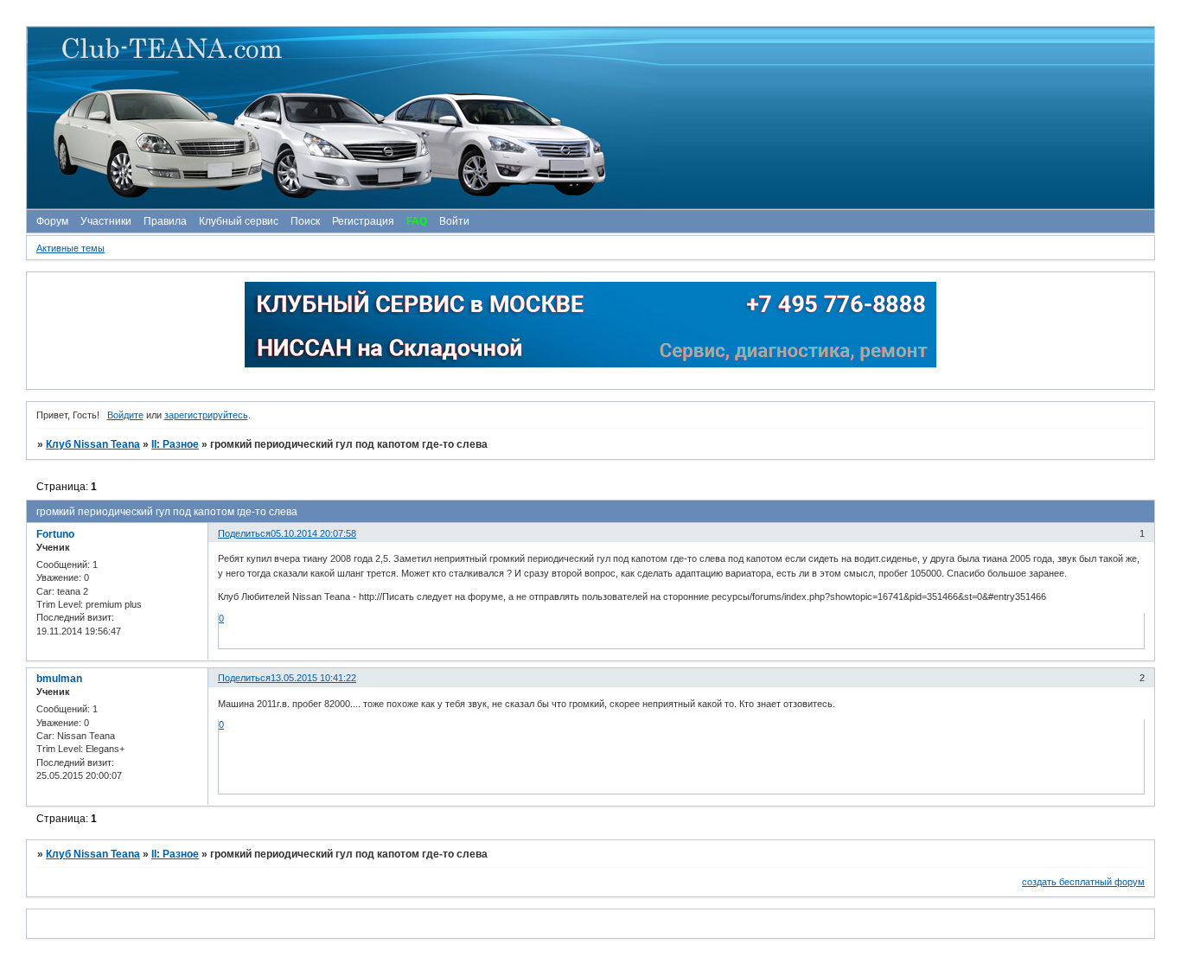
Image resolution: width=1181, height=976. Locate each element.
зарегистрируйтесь (206, 415)
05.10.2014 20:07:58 (313, 533)
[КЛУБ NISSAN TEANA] (590, 118)
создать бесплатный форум (1083, 882)
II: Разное (175, 444)
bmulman (59, 679)
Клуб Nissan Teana (93, 444)
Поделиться (244, 533)
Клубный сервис (238, 221)
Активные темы (70, 248)
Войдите (125, 415)
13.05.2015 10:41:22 (313, 678)
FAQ (416, 221)
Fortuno (55, 534)
